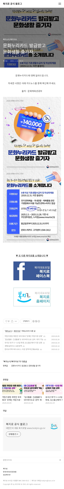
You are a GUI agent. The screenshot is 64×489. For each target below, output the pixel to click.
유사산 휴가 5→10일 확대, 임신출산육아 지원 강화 (23, 342)
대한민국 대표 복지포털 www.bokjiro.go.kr (25, 428)
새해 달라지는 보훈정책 (13, 346)
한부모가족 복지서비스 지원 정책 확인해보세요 (22, 349)
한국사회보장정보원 (9, 472)
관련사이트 (7, 460)
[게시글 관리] (16, 321)
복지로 (5, 469)
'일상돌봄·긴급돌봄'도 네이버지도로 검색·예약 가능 (24, 339)
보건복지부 (6, 475)
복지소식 (8, 331)
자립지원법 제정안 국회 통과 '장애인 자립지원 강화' (24, 336)
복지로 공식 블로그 (12, 3)
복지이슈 (17, 331)
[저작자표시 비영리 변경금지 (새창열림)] (36, 321)
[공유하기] (12, 321)
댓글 (5, 410)
